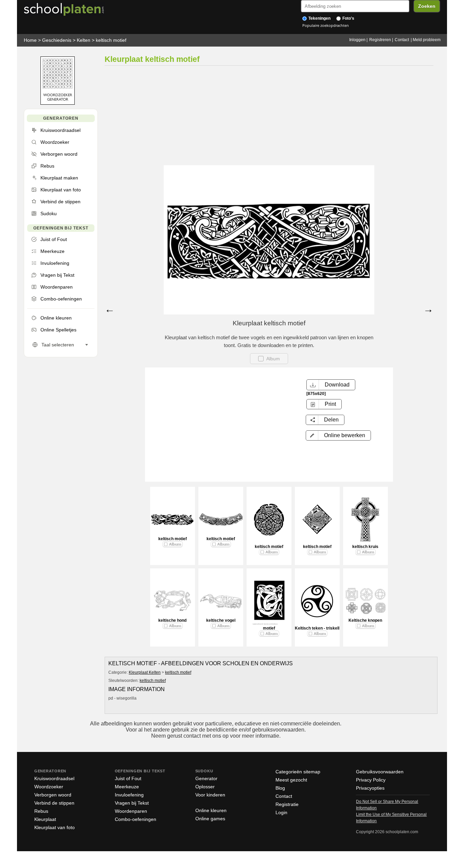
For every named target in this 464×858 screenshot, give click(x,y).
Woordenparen (131, 811)
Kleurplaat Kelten (145, 672)
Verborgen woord (52, 794)
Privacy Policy (371, 780)
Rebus (41, 811)
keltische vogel (220, 620)
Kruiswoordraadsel (54, 778)
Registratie (287, 804)
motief (269, 628)
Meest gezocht (291, 780)
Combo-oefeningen (135, 819)
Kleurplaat (45, 819)
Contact (402, 39)
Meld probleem (427, 39)
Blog (280, 788)
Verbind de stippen (54, 803)
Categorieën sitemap (297, 771)
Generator (206, 778)
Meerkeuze (127, 786)
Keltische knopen (365, 620)
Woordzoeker (48, 786)
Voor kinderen (210, 794)
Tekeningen (319, 18)
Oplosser (205, 786)
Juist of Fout (128, 778)
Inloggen (357, 39)
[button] (338, 435)
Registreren (380, 39)
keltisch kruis (365, 546)
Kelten (83, 40)
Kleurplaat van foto (54, 827)
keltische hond (172, 620)
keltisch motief (111, 40)
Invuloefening (129, 794)
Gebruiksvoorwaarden (380, 771)
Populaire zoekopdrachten (325, 25)
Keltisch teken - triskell (317, 628)
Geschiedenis (56, 40)
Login (281, 812)
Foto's (347, 18)
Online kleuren (211, 810)
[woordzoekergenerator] (57, 103)
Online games (210, 818)
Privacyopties (370, 788)
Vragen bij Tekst (132, 803)
